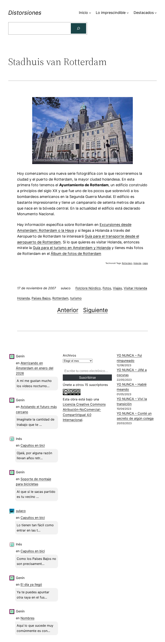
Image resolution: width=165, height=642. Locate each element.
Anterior (67, 310)
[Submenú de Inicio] (90, 13)
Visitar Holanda (135, 288)
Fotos (107, 288)
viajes (145, 263)
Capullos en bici (33, 445)
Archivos (69, 355)
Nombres (27, 618)
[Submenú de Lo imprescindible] (128, 13)
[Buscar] (78, 28)
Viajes (117, 288)
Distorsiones (24, 12)
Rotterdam (127, 263)
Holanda (137, 263)
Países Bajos (41, 298)
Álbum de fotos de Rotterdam (76, 253)
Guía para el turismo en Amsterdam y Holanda (72, 248)
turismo (76, 298)
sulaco (21, 511)
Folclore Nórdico (88, 288)
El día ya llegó (31, 584)
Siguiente (95, 310)
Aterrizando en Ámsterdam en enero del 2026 (34, 368)
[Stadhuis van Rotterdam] (82, 163)
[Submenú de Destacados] (156, 13)
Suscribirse (87, 377)
